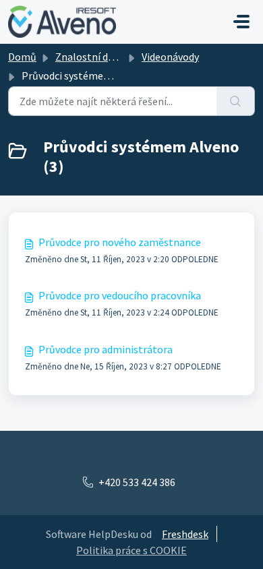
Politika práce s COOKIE (131, 550)
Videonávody (170, 56)
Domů (22, 56)
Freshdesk (185, 534)
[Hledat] (235, 101)
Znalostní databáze (100, 56)
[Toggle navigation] (241, 21)
